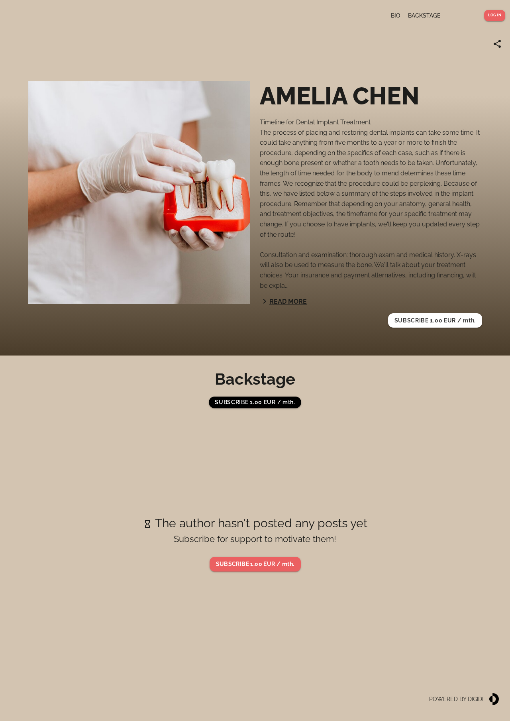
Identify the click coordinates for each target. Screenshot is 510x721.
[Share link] (497, 43)
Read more (288, 301)
